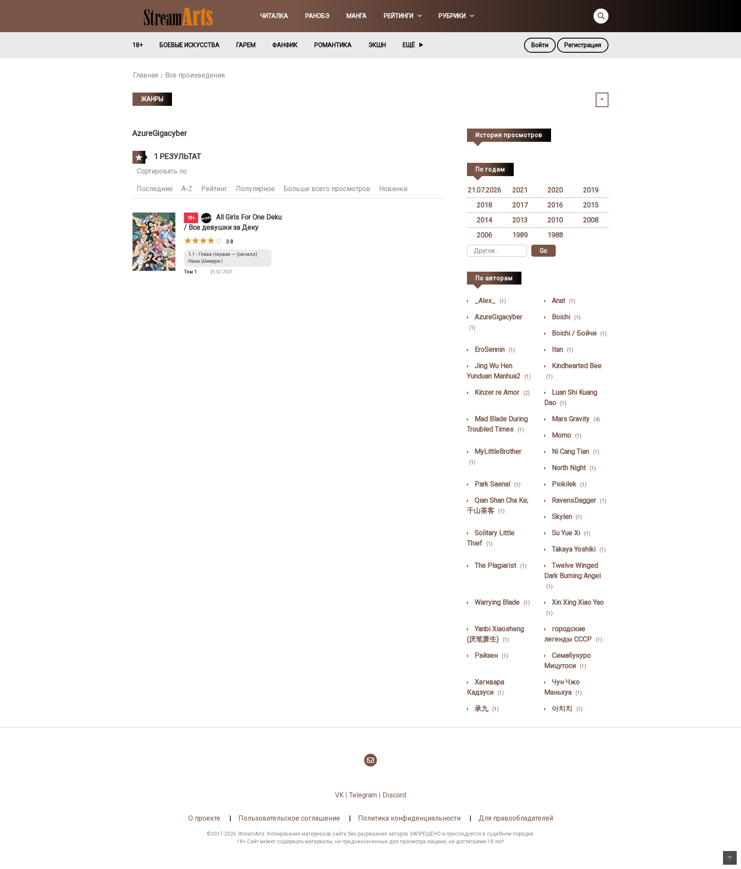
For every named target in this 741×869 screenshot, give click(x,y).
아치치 (566, 708)
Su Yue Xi (570, 533)
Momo (565, 435)
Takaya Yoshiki (578, 549)
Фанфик (285, 45)
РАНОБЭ (317, 15)
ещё (409, 45)
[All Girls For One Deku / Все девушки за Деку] (154, 241)
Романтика (333, 45)
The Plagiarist (500, 565)
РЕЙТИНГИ (398, 15)
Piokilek (568, 484)
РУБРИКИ (452, 15)
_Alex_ (489, 301)
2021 (520, 190)
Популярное (255, 189)
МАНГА (356, 15)
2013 (520, 220)
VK (339, 795)
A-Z (187, 189)
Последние (155, 189)
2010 (555, 220)
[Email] (370, 760)
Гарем (246, 45)
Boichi (565, 317)
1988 (555, 235)
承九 (486, 708)
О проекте (204, 818)
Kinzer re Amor (501, 392)
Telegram (363, 795)
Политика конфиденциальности (409, 818)
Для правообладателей (516, 818)
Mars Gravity (575, 419)
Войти (539, 45)
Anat (562, 301)
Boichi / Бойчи (578, 333)
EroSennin (494, 349)
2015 (591, 205)
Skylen (566, 516)
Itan (561, 349)
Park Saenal (497, 484)
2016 (555, 205)
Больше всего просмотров (326, 189)
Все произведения (195, 75)
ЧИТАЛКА (274, 15)
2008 (591, 220)
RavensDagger (578, 500)
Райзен (490, 655)
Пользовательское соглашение (289, 818)
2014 (484, 220)
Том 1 (190, 272)
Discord (394, 795)
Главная (145, 75)
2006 (484, 235)
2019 (591, 190)
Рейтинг (214, 189)
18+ (138, 45)
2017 (520, 205)
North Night (573, 468)
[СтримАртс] (182, 15)
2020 (555, 190)
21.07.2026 (484, 190)
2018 (484, 205)
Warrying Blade (501, 602)
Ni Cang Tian (574, 451)
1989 (520, 235)
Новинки (393, 189)
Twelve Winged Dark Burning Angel (572, 575)
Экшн (377, 45)
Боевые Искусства (190, 45)
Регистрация (582, 45)
